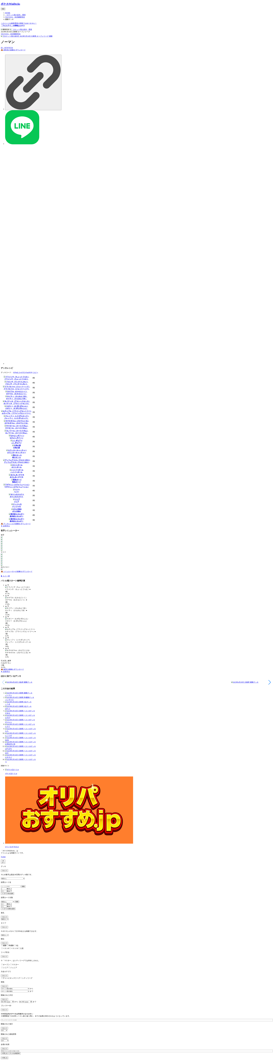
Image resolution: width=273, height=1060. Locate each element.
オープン (6, 964)
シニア (5, 967)
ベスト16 (14, 948)
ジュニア (13, 967)
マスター (15, 964)
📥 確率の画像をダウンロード (12, 669)
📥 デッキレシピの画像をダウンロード (16, 524)
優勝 (4, 945)
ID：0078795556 (7, 48)
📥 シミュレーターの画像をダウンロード (16, 571)
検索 (3, 9)
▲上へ (3, 861)
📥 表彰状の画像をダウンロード (13, 50)
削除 (23, 886)
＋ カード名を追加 (7, 893)
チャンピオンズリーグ (11, 978)
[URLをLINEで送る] (22, 144)
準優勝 (11, 945)
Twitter (3, 857)
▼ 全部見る (5, 526)
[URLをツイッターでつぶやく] (138, 364)
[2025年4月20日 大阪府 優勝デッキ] (118, 682)
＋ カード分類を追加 (8, 909)
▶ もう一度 (5, 576)
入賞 (21, 948)
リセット (4, 870)
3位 (17, 945)
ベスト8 (6, 948)
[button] (269, 682)
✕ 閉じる (4, 1053)
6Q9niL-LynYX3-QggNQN (23, 372)
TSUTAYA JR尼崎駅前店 (11, 34)
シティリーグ (27, 978)
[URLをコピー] (33, 82)
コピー (35, 372)
